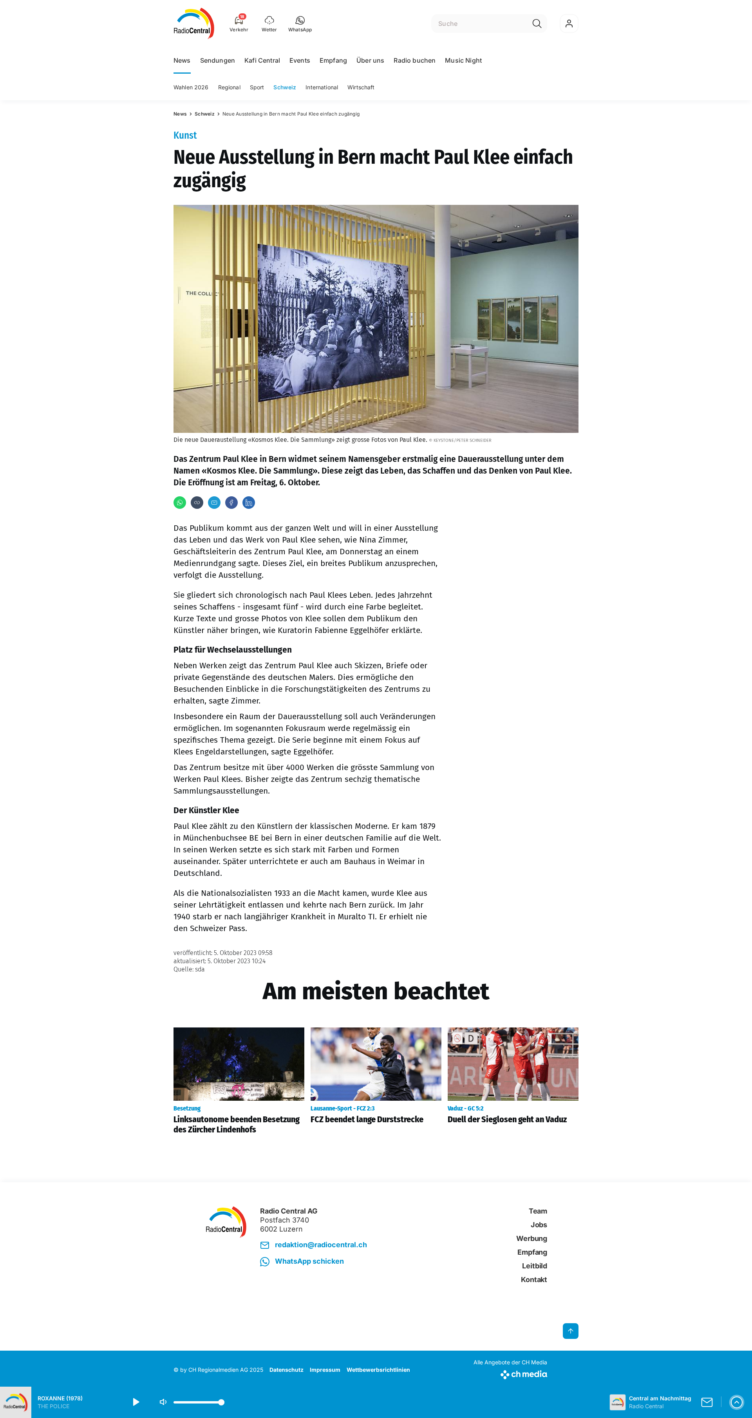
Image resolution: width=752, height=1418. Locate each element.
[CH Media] (510, 1373)
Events (299, 60)
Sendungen (217, 60)
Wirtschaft (360, 87)
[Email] (214, 502)
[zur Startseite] (194, 23)
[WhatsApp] (180, 502)
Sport (257, 87)
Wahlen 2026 (191, 87)
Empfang (333, 60)
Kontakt (534, 1279)
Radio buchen (415, 60)
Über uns (370, 60)
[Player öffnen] (737, 1402)
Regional (229, 87)
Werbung (531, 1238)
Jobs (539, 1225)
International (322, 87)
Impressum (325, 1369)
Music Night (463, 60)
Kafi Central (262, 60)
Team (538, 1211)
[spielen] (135, 1402)
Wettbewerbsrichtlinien (378, 1369)
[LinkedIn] (248, 502)
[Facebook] (231, 502)
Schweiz (284, 87)
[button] (300, 23)
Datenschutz (286, 1369)
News (182, 60)
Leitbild (534, 1266)
